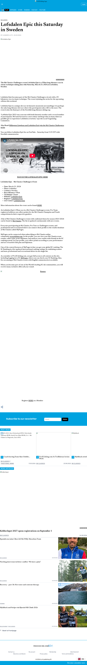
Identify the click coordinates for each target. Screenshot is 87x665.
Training (2, 603)
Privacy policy (43, 654)
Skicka (65, 419)
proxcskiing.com (16, 236)
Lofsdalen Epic (16, 197)
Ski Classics (4, 20)
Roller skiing (3, 626)
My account (32, 652)
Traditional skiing (7, 463)
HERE (39, 205)
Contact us (11, 652)
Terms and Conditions (68, 654)
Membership (52, 652)
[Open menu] (1, 4)
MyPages (24, 258)
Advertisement (74, 652)
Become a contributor (19, 654)
